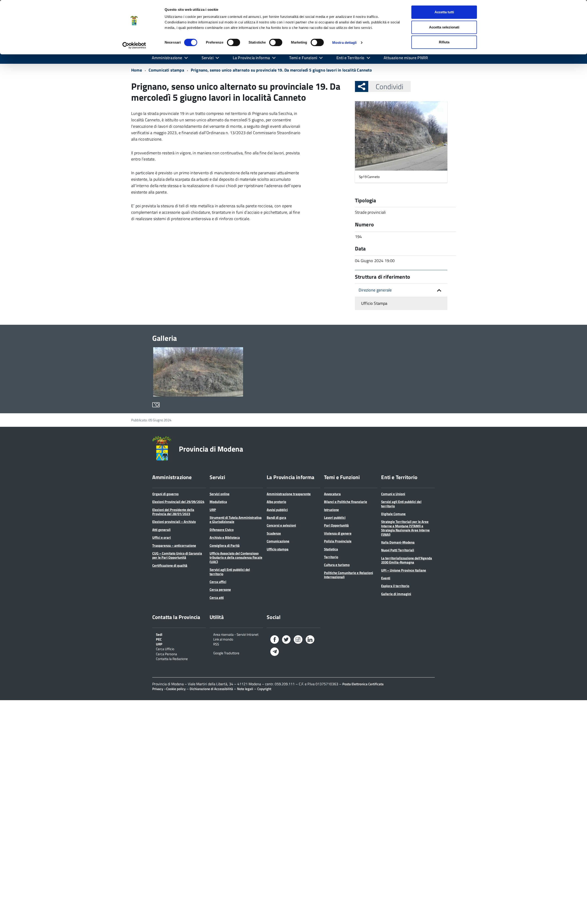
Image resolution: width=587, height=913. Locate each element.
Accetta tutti (444, 12)
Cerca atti (217, 597)
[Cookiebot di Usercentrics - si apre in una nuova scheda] (134, 45)
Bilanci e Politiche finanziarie (345, 501)
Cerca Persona (166, 653)
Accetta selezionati (444, 27)
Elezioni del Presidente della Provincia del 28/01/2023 (173, 511)
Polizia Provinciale (338, 541)
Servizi (207, 58)
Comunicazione (278, 541)
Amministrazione (167, 58)
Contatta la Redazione (172, 658)
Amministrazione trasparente (289, 494)
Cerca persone (220, 589)
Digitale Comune (393, 513)
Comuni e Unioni (393, 494)
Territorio (331, 557)
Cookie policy (176, 688)
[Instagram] (298, 640)
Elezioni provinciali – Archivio (174, 521)
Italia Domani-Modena (398, 542)
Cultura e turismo (337, 564)
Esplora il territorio (395, 585)
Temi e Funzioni (303, 58)
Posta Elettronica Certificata (363, 684)
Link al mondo (223, 639)
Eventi (385, 578)
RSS (216, 643)
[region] (293, 377)
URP (213, 509)
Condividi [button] (389, 86)
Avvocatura (332, 494)
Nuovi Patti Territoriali (397, 550)
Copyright (264, 688)
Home (136, 70)
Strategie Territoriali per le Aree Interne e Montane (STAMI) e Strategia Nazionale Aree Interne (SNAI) (405, 528)
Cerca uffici (218, 581)
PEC (159, 639)
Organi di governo (165, 494)
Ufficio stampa (277, 549)
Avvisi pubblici (277, 509)
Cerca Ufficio (165, 648)
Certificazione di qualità (169, 565)
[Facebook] (274, 640)
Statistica (331, 549)
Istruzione (331, 509)
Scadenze (274, 533)
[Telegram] (274, 652)
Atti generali (161, 529)
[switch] (233, 42)
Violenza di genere (338, 533)
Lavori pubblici (335, 517)
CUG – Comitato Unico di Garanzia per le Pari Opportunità (177, 555)
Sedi (159, 634)
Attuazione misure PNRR (406, 58)
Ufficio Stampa (374, 303)
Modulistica (218, 501)
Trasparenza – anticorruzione (174, 545)
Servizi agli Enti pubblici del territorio (230, 571)
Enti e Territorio (350, 58)
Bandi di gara (276, 517)
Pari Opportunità (336, 525)
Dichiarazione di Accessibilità (211, 688)
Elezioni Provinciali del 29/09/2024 (178, 501)
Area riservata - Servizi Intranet (235, 634)
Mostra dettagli (344, 42)
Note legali (245, 688)
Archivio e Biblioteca (225, 537)
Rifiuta (444, 42)
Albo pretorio (276, 501)
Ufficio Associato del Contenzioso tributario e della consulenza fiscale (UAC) (236, 557)
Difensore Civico (222, 529)
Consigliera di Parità (225, 545)
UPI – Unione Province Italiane (403, 570)
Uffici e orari (161, 537)
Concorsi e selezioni (281, 525)
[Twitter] (286, 640)
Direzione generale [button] (375, 290)
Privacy (157, 688)
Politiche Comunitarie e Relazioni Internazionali (348, 575)
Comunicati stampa (166, 70)
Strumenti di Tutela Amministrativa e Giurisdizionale (236, 519)
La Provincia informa (251, 58)
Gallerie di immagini (396, 594)
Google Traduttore (226, 652)
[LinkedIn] (310, 640)
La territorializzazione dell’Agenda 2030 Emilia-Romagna (406, 560)
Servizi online (220, 494)
